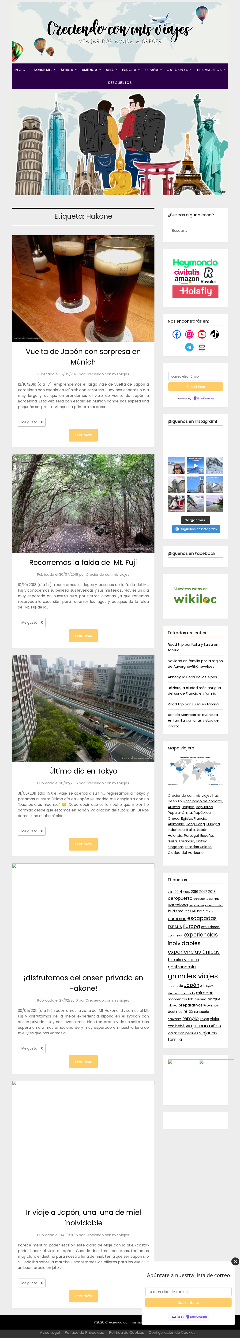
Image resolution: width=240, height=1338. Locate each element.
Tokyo (204, 1019)
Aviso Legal (50, 1332)
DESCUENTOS (120, 82)
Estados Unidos (198, 846)
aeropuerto (180, 898)
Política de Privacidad (84, 1332)
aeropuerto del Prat (206, 899)
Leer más (83, 435)
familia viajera (183, 960)
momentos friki (181, 999)
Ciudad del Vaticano (186, 852)
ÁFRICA (67, 69)
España (206, 835)
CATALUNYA (177, 69)
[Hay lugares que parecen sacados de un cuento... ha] (176, 503)
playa (172, 1005)
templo (190, 1018)
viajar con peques (183, 1033)
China (210, 911)
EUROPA (129, 69)
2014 (178, 891)
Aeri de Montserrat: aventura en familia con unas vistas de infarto (193, 720)
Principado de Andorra (203, 801)
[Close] (235, 1261)
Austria (174, 806)
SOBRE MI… (43, 69)
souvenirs (174, 1019)
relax (188, 1011)
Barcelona (178, 905)
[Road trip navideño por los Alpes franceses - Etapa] (214, 484)
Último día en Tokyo (83, 771)
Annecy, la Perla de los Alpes (192, 677)
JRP (202, 986)
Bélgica (188, 806)
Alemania (176, 824)
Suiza (172, 841)
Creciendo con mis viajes (107, 374)
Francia (200, 818)
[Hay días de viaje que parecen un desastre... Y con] (195, 484)
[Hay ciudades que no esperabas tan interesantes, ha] (176, 484)
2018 (212, 891)
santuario (201, 1012)
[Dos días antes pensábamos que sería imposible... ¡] (214, 465)
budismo (176, 911)
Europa (191, 926)
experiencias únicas (194, 951)
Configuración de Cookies (172, 1332)
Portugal (191, 835)
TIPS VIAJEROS (209, 69)
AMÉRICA (90, 69)
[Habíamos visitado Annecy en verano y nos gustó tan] (214, 503)
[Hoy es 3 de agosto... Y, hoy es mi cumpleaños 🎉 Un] (176, 465)
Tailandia (186, 841)
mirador (204, 993)
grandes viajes (193, 976)
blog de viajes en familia (206, 905)
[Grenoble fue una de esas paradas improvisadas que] (195, 503)
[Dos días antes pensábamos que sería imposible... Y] (195, 465)
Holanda (175, 835)
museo (200, 999)
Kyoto (209, 986)
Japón (201, 829)
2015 (186, 892)
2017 (203, 891)
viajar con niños (203, 1026)
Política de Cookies (126, 1332)
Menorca (174, 993)
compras (177, 918)
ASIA (110, 69)
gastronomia (182, 967)
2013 (170, 892)
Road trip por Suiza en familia (193, 704)
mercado (187, 993)
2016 (194, 891)
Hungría (213, 824)
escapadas (202, 918)
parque (214, 999)
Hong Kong (195, 824)
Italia (190, 829)
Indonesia (176, 829)
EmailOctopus (205, 399)
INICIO (20, 69)
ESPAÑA (151, 69)
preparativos (190, 1005)
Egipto (186, 818)
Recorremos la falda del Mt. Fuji (83, 562)
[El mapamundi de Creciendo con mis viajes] (195, 784)
